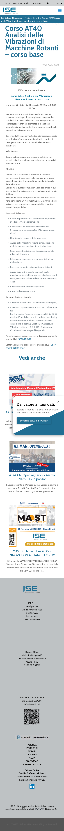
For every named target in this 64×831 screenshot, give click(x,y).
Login (45, 3)
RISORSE (32, 754)
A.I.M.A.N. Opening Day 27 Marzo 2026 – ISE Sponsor (32, 477)
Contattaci (8, 3)
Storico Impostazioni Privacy (32, 776)
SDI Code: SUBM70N (32, 700)
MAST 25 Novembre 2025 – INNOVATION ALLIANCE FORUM (32, 553)
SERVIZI (32, 751)
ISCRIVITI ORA (24, 339)
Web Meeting (36, 3)
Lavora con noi (17, 3)
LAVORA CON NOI (32, 764)
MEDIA (32, 757)
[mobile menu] (59, 10)
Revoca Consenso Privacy (32, 779)
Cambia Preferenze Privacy (32, 773)
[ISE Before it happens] (10, 10)
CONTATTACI (32, 761)
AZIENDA (32, 744)
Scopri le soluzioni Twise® (34, 420)
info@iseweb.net (32, 704)
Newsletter (27, 3)
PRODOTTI (32, 748)
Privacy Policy (32, 770)
